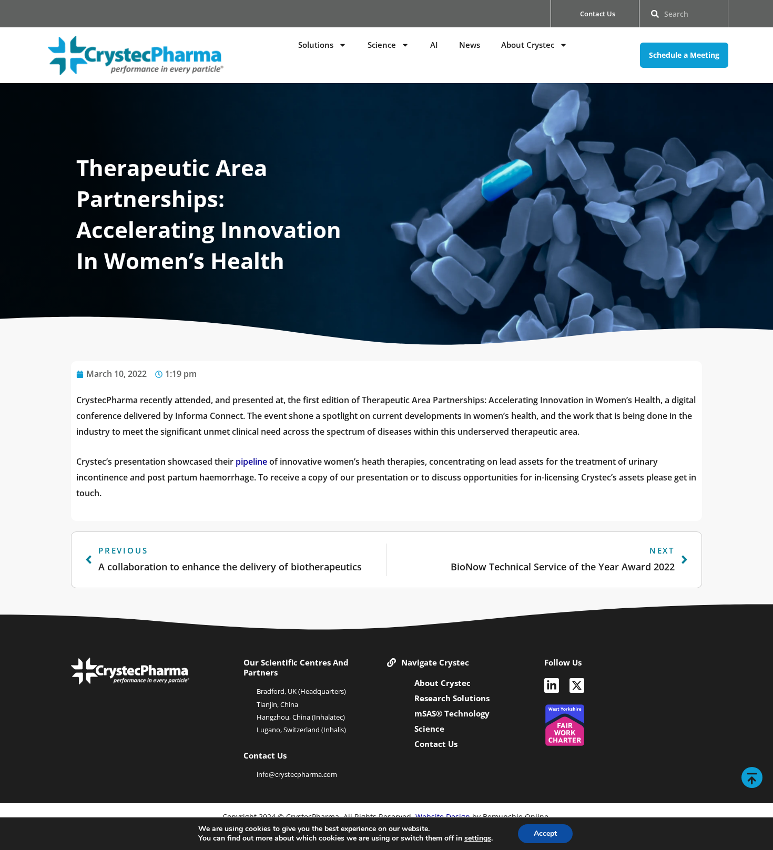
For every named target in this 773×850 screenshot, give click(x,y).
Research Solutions (452, 698)
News (469, 44)
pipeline (251, 461)
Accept (545, 833)
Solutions (315, 44)
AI (434, 44)
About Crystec (527, 44)
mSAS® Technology (452, 713)
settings (477, 838)
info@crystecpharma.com (297, 774)
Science (382, 44)
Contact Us (435, 744)
